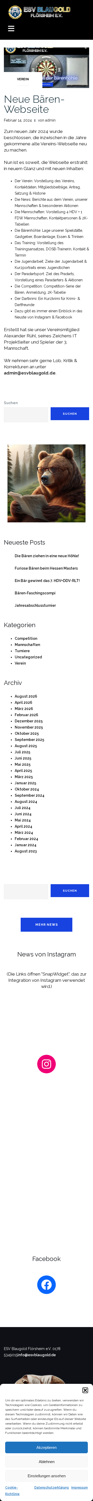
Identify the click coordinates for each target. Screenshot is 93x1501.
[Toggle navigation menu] (11, 29)
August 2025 (26, 746)
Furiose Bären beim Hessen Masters (46, 568)
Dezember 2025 (29, 721)
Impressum (79, 1487)
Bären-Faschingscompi (35, 593)
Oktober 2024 (27, 789)
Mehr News (46, 925)
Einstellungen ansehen (47, 1476)
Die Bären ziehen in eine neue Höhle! (47, 556)
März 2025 (24, 777)
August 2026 (26, 696)
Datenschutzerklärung (51, 1487)
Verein (23, 79)
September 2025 (29, 740)
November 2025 (29, 727)
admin (50, 120)
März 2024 (24, 833)
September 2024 (29, 795)
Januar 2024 (25, 845)
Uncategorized (28, 657)
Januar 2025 (25, 783)
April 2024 (23, 826)
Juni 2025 (23, 758)
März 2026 (24, 709)
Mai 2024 (23, 820)
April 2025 (23, 771)
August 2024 (26, 802)
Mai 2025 (22, 764)
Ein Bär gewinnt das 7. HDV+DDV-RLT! (47, 581)
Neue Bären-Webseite (34, 104)
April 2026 (23, 702)
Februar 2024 (26, 839)
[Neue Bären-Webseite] (46, 67)
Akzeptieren (46, 1447)
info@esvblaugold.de (37, 1355)
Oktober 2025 (27, 733)
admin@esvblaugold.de (30, 373)
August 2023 (26, 851)
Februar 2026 (26, 715)
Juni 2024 (23, 814)
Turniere (22, 651)
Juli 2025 (22, 752)
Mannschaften (27, 645)
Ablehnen (47, 1461)
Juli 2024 (22, 808)
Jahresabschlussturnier (35, 605)
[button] (85, 1390)
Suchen (11, 403)
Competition (26, 638)
